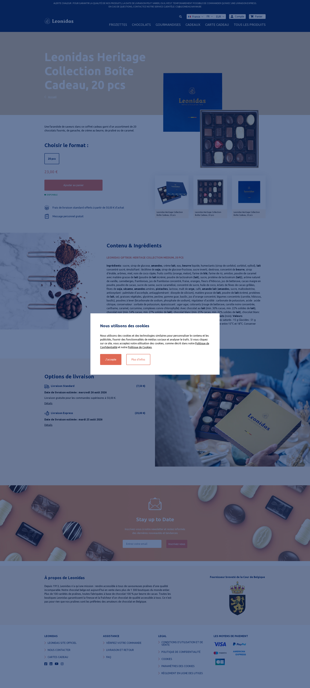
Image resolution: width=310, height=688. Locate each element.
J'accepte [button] (110, 359)
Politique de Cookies (140, 347)
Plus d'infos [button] (138, 359)
